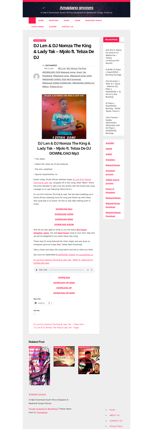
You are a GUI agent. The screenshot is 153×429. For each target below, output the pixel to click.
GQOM (77, 20)
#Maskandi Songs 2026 (81, 76)
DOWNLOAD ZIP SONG (64, 282)
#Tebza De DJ (56, 86)
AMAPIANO (53, 20)
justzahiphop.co (86, 255)
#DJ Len (62, 68)
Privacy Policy (116, 426)
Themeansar (41, 412)
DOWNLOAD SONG (64, 219)
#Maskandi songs (61, 76)
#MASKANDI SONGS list (83, 83)
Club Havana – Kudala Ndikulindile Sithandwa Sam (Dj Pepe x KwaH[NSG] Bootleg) (113, 125)
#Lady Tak (81, 72)
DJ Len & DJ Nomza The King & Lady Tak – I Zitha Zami (58, 324)
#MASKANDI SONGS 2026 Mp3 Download (61, 79)
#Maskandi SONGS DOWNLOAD (56, 83)
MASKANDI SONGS (93, 20)
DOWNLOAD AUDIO (64, 214)
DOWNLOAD (64, 277)
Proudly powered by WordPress (43, 409)
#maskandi (47, 76)
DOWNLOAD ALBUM (64, 224)
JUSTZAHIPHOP (51, 65)
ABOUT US (114, 415)
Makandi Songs (113, 165)
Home (112, 410)
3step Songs (37, 27)
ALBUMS (53, 27)
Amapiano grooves (76, 7)
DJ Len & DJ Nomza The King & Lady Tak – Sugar (56, 327)
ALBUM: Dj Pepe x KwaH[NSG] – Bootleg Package (113, 72)
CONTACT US (67, 27)
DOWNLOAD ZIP (64, 288)
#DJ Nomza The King (76, 68)
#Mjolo (45, 86)
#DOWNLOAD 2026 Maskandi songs (58, 72)
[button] (122, 23)
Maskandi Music (113, 198)
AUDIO (66, 20)
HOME (41, 20)
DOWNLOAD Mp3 (64, 209)
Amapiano (110, 159)
